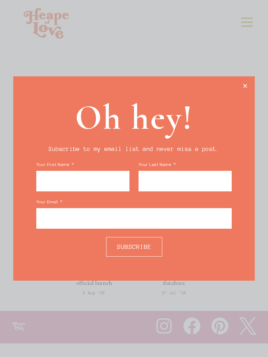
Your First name (53, 164)
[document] (134, 178)
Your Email (47, 202)
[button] (245, 86)
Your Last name (156, 164)
